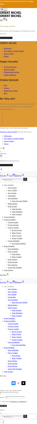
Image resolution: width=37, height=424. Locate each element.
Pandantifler (12, 196)
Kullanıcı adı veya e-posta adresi (11, 390)
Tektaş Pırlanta (16, 233)
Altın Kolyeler (12, 188)
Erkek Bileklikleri (17, 212)
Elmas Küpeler (12, 259)
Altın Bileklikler (13, 198)
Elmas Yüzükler (13, 252)
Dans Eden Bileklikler (19, 244)
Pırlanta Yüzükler (13, 228)
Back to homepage (6, 38)
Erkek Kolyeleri (17, 209)
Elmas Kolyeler (13, 262)
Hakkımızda (8, 48)
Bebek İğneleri (12, 204)
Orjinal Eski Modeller (15, 267)
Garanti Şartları (9, 54)
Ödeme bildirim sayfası (11, 72)
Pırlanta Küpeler (13, 222)
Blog (5, 93)
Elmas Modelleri (9, 246)
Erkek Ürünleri (12, 206)
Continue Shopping (6, 165)
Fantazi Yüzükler (17, 238)
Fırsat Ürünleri (8, 270)
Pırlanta (6, 88)
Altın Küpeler (12, 193)
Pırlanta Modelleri (10, 220)
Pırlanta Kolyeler (13, 225)
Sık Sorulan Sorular (10, 67)
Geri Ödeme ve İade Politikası (14, 51)
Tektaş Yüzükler (17, 257)
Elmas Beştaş (16, 254)
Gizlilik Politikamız (10, 75)
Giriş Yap (3, 406)
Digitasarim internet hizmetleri (8, 132)
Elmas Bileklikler (13, 249)
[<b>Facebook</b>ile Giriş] (13, 383)
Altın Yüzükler (12, 190)
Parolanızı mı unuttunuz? (18, 401)
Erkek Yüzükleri (17, 214)
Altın (5, 85)
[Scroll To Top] (1, 170)
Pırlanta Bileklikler (14, 241)
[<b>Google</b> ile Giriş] (18, 383)
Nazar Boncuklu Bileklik (19, 201)
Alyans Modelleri (9, 217)
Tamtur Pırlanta (16, 236)
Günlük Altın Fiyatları (11, 91)
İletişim (6, 56)
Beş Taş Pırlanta (17, 230)
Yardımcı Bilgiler (9, 69)
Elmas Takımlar (12, 265)
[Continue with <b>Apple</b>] (23, 383)
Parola (3, 397)
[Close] (1, 151)
